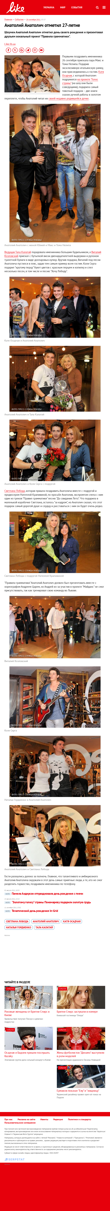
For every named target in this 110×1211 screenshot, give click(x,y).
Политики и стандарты (79, 1119)
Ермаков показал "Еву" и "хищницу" (78, 1090)
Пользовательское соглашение (20, 1122)
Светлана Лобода (14, 491)
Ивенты (44, 1119)
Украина (48, 7)
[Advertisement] (55, 957)
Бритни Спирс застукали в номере (77, 1011)
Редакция (58, 1119)
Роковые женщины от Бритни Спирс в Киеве (27, 1013)
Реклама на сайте (26, 1119)
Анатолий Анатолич (46, 921)
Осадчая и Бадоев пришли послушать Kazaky (27, 1054)
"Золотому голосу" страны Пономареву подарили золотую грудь (48, 902)
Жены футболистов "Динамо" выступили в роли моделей (80, 1054)
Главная (8, 19)
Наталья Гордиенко (18, 927)
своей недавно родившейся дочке (69, 98)
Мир (62, 7)
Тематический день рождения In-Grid (32, 911)
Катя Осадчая (71, 921)
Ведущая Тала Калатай (17, 252)
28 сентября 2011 (33, 19)
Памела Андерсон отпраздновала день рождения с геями (44, 894)
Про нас (8, 1119)
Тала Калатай (44, 927)
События (76, 7)
